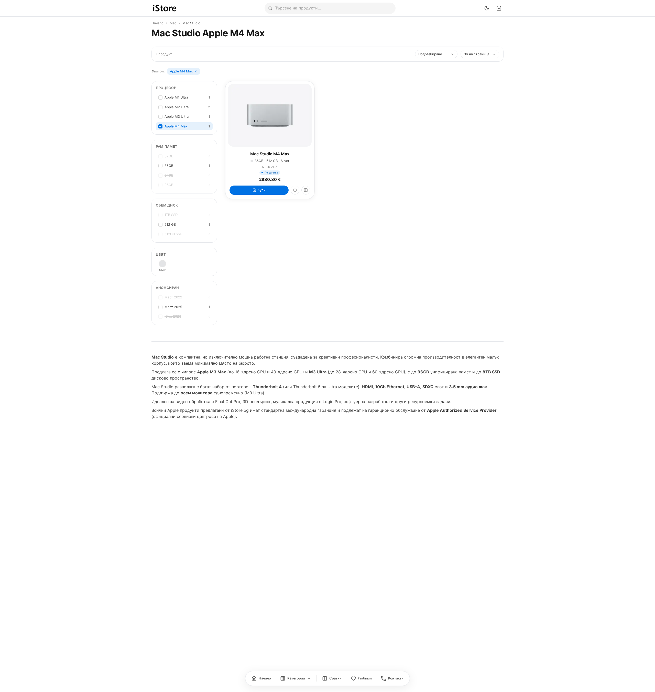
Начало (157, 23)
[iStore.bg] (164, 8)
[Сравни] (305, 190)
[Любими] (295, 190)
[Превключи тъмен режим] (486, 8)
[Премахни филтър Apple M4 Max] (195, 71)
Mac (173, 23)
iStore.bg (240, 410)
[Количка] (499, 8)
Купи (262, 190)
